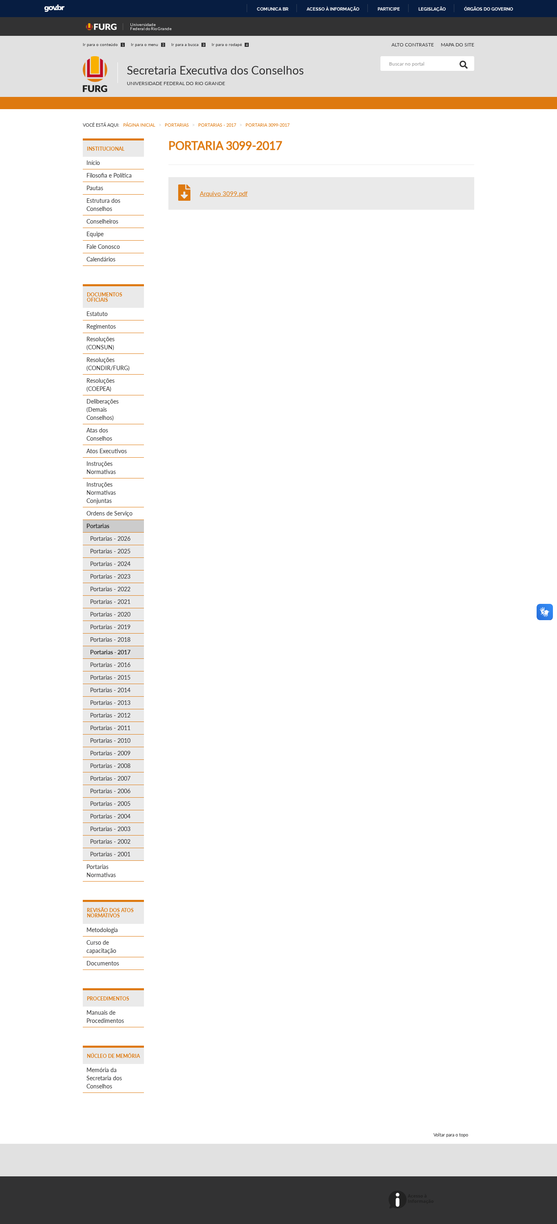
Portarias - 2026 (110, 538)
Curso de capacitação (101, 946)
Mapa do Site (457, 45)
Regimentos (101, 326)
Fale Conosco (103, 246)
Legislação (432, 9)
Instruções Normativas (101, 467)
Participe (389, 9)
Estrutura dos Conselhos (103, 204)
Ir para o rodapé (230, 44)
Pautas (94, 187)
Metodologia (102, 929)
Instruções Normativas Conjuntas (101, 492)
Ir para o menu (147, 44)
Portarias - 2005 (110, 803)
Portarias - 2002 (110, 841)
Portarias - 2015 (110, 677)
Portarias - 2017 (110, 652)
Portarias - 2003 (110, 828)
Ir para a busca (188, 44)
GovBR (54, 8)
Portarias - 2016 (110, 664)
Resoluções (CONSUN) (100, 343)
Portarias (97, 525)
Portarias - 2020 (110, 614)
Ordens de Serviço (109, 513)
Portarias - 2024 (110, 563)
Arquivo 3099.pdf (224, 193)
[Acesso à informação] (412, 1200)
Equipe (95, 233)
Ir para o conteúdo (103, 44)
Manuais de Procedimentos (105, 1016)
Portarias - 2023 (110, 576)
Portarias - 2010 (110, 740)
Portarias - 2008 (110, 765)
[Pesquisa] (462, 63)
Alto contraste (412, 45)
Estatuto (97, 313)
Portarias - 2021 (110, 601)
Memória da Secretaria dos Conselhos (104, 1078)
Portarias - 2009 (110, 753)
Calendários (100, 259)
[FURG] (100, 60)
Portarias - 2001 (110, 854)
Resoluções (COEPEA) (100, 384)
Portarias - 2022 (110, 589)
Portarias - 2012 (110, 715)
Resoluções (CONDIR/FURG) (108, 363)
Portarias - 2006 (110, 790)
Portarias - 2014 (110, 690)
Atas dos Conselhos (99, 434)
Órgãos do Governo (488, 9)
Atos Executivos (106, 450)
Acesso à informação (333, 9)
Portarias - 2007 (110, 778)
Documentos (102, 963)
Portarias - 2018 (110, 639)
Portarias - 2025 (110, 551)
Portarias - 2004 (110, 816)
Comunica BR (272, 9)
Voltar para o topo (450, 1134)
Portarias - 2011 (110, 727)
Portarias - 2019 (110, 626)
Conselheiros (102, 221)
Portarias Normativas (101, 870)
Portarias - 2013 (110, 702)
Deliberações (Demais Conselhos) (102, 409)
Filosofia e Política (109, 175)
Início (93, 162)
